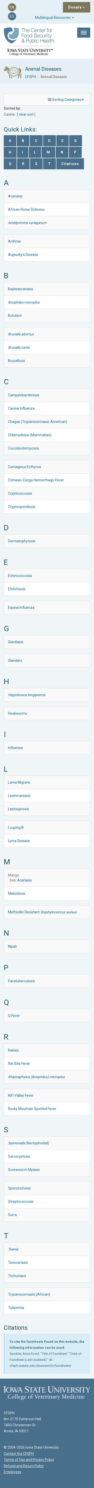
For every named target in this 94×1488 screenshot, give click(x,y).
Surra (12, 1215)
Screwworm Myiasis (24, 1170)
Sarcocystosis (19, 1156)
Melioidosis (17, 893)
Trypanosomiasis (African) (29, 1294)
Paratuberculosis (21, 981)
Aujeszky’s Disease (23, 255)
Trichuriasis (17, 1276)
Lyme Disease (19, 841)
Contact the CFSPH (19, 1454)
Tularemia (16, 1308)
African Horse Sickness (26, 209)
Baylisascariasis (20, 289)
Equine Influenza (21, 608)
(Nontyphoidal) (28, 1143)
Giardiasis (15, 642)
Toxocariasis (18, 1262)
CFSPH (30, 77)
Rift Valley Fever (21, 1095)
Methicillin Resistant (42, 912)
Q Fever (14, 1016)
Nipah (12, 946)
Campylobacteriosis (23, 395)
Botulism (15, 316)
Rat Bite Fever (19, 1064)
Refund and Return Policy (24, 1466)
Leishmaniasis (19, 796)
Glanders (15, 660)
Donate (76, 7)
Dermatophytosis (21, 541)
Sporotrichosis (19, 1188)
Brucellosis (16, 361)
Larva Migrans (19, 782)
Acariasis (15, 196)
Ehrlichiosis (17, 589)
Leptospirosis (18, 809)
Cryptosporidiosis (21, 507)
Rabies (13, 1050)
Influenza (15, 748)
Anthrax (14, 241)
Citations (70, 164)
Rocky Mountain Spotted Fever (32, 1109)
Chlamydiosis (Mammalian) (29, 435)
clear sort (26, 114)
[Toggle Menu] (84, 32)
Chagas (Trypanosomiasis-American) (37, 422)
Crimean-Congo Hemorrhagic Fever (36, 480)
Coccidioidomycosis (23, 448)
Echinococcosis (20, 576)
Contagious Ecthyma (24, 467)
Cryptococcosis (20, 493)
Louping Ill (16, 828)
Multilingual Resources (53, 18)
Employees (12, 1472)
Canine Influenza (21, 408)
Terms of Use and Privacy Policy (29, 1460)
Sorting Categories (67, 100)
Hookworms (17, 713)
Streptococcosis (21, 1202)
